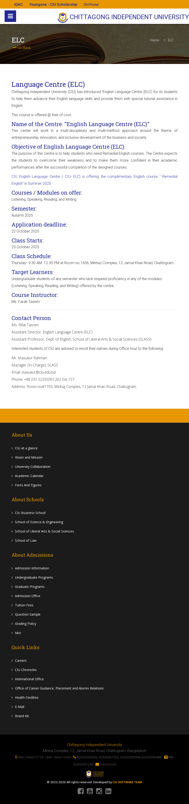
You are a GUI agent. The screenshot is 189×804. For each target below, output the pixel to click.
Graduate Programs (29, 586)
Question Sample (28, 614)
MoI (18, 633)
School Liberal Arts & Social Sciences (44, 531)
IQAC (18, 4)
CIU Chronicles (26, 670)
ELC (171, 40)
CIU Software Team (127, 782)
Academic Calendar (29, 476)
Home (154, 40)
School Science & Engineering (39, 522)
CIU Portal (91, 4)
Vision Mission (29, 457)
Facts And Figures (28, 485)
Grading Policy (25, 623)
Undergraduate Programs (34, 577)
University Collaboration (32, 466)
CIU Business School (30, 513)
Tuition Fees (24, 605)
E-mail (19, 706)
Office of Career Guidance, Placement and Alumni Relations (59, 688)
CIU (26, 448)
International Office (29, 679)
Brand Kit (22, 716)
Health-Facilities (26, 697)
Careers (21, 660)
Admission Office (27, 596)
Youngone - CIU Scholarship (53, 4)
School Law (25, 540)
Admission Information (32, 568)
